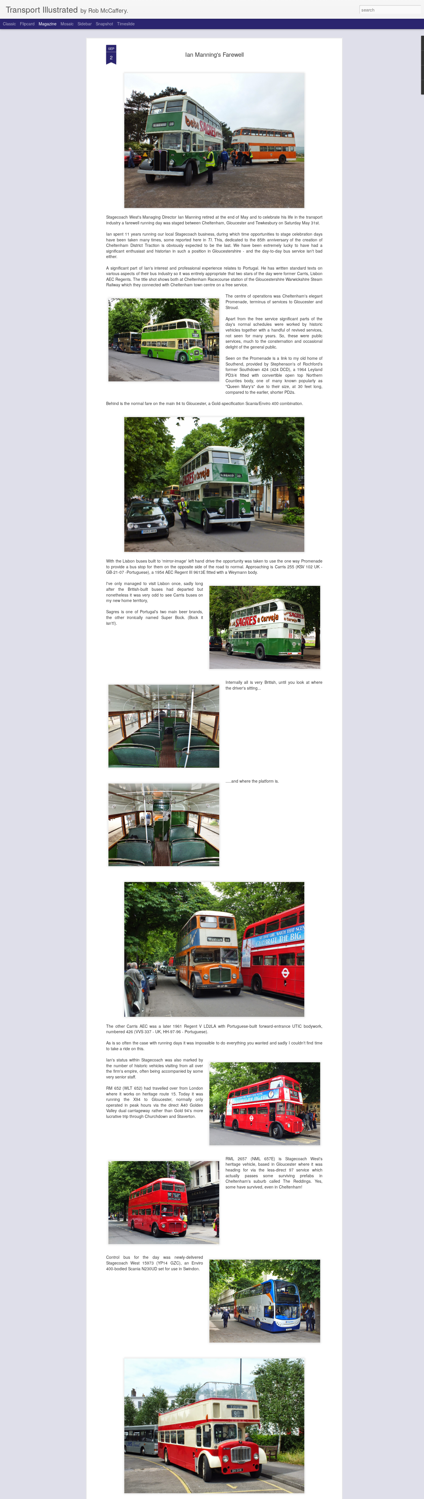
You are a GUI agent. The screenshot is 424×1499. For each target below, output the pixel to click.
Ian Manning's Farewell (214, 54)
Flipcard (27, 24)
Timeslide (126, 24)
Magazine (48, 24)
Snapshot (104, 24)
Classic (9, 24)
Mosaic (67, 24)
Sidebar (85, 24)
